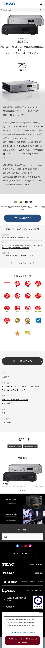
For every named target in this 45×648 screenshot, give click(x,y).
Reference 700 (15, 446)
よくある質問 (7, 403)
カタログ (24, 386)
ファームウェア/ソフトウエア (13, 390)
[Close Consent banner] (41, 614)
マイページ (14, 554)
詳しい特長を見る (22, 361)
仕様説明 (5, 377)
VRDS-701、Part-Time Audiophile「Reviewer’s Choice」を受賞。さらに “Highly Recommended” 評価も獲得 (22, 246)
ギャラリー (6, 422)
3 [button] (24, 490)
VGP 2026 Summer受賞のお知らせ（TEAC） (16, 237)
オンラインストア (30, 554)
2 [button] (22, 490)
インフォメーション (10, 386)
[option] (22, 476)
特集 (3, 413)
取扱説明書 (34, 386)
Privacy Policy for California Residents (23, 632)
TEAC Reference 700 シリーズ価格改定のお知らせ (17, 256)
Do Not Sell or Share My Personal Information (22, 640)
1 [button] (20, 490)
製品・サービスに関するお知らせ (15, 399)
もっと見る (22, 263)
